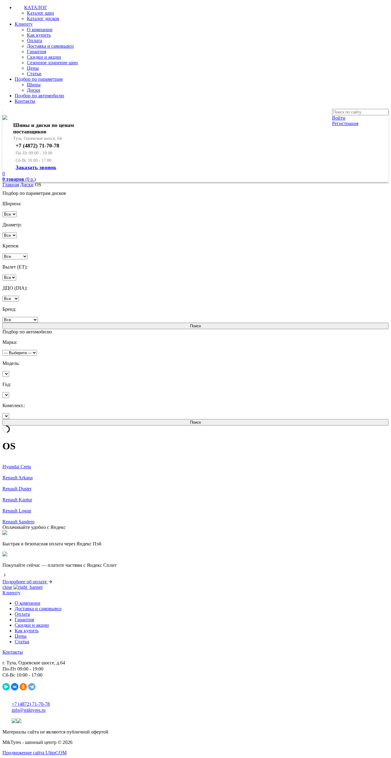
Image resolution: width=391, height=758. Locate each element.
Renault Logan (16, 510)
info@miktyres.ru (29, 710)
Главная (10, 184)
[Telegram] (31, 686)
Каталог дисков (43, 18)
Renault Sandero (18, 521)
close (7, 587)
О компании (40, 29)
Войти (338, 118)
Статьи (34, 73)
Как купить (39, 35)
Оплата (34, 40)
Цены (33, 68)
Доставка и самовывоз (50, 46)
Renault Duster (16, 488)
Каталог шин (40, 13)
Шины (34, 84)
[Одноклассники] (23, 686)
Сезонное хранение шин (52, 62)
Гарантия (36, 51)
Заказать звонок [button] (36, 167)
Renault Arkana (17, 477)
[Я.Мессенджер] (6, 686)
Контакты (25, 101)
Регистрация (345, 123)
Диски (33, 90)
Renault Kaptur (17, 499)
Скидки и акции (44, 57)
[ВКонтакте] (14, 686)
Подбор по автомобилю (39, 95)
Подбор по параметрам (39, 79)
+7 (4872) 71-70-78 (31, 704)
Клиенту (24, 24)
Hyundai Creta (16, 466)
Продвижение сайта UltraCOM (34, 752)
